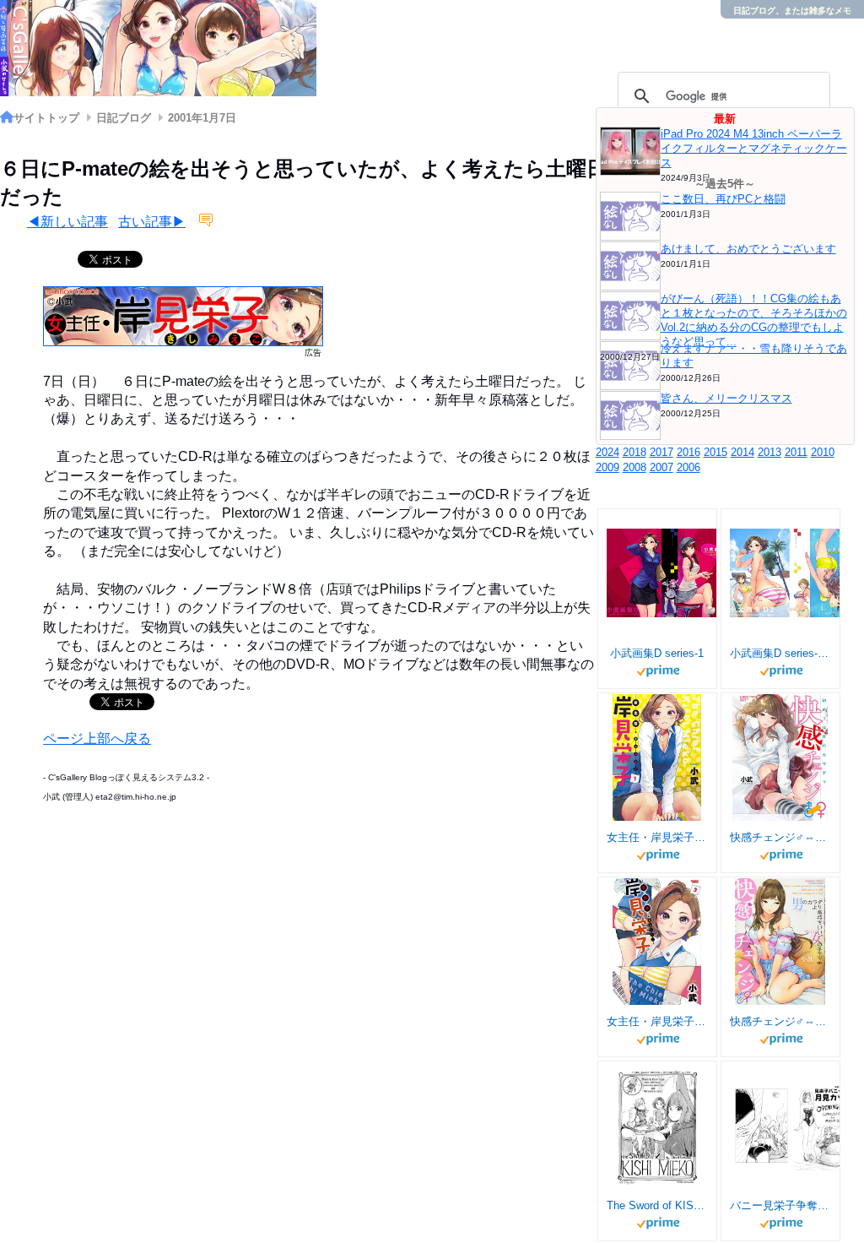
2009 (607, 467)
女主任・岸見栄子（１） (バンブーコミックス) (657, 837)
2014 (742, 452)
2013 (769, 452)
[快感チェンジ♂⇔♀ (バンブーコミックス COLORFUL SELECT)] (780, 757)
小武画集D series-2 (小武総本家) (780, 653)
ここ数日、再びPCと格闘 (723, 199)
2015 (715, 452)
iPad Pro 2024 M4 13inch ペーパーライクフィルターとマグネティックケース (754, 148)
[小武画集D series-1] (670, 573)
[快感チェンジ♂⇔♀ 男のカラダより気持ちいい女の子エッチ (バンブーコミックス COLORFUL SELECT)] (780, 941)
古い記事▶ (152, 221)
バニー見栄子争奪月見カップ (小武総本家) (780, 1205)
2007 (661, 467)
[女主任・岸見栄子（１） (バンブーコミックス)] (657, 757)
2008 (634, 467)
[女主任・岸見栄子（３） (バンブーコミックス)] (657, 941)
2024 (607, 452)
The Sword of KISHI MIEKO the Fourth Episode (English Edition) (657, 1205)
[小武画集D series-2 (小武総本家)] (793, 573)
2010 (822, 452)
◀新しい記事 (67, 221)
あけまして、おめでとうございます (748, 248)
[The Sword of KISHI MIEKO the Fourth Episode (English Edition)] (657, 1125)
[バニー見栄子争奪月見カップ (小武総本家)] (793, 1125)
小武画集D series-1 (657, 653)
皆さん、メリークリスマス (726, 398)
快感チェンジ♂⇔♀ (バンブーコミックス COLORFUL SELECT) (780, 837)
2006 (688, 467)
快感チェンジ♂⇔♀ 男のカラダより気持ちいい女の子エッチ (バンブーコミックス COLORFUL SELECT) (780, 1021)
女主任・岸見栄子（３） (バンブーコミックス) (657, 1021)
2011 (796, 452)
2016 (688, 452)
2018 (634, 452)
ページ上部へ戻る (97, 738)
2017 (661, 452)
